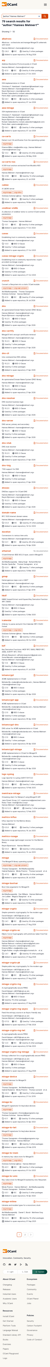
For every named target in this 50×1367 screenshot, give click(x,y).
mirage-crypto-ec (11, 930)
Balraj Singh (23, 562)
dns (4, 306)
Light (11, 1272)
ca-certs (6, 136)
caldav (5, 185)
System (41, 1272)
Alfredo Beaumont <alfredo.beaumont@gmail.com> (22, 655)
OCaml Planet (33, 1299)
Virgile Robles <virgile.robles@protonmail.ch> (19, 950)
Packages (31, 1285)
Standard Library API (12, 1335)
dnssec (5, 488)
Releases (6, 1289)
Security (30, 1321)
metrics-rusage (10, 836)
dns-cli (5, 353)
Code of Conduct (34, 1339)
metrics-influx (9, 817)
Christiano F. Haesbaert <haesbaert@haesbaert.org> (23, 86)
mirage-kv (7, 1102)
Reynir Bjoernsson (9, 846)
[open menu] (45, 5)
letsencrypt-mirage (12, 749)
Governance (32, 1330)
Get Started (8, 1321)
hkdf (4, 595)
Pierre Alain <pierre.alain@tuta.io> (15, 96)
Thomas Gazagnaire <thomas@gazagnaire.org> (20, 1113)
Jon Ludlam (6, 896)
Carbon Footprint (34, 1325)
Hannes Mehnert (29, 196)
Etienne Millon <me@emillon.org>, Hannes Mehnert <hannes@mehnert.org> (22, 148)
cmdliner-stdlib (10, 208)
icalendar (6, 620)
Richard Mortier (35, 562)
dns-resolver (8, 398)
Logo (5, 1358)
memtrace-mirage (11, 793)
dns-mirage (8, 375)
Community (32, 1289)
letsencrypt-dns (10, 724)
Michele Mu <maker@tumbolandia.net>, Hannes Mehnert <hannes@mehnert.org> (24, 683)
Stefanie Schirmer (9, 294)
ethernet (6, 551)
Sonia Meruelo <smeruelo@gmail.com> (17, 657)
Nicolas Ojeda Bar (9, 564)
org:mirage (7, 144)
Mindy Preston (21, 871)
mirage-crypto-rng (11, 984)
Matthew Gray (37, 1212)
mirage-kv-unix (9, 1176)
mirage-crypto (9, 908)
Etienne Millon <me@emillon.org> (15, 948)
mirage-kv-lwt (9, 1127)
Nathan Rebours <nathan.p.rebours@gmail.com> (21, 943)
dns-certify (8, 331)
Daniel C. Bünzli (24, 1212)
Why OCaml (8, 1303)
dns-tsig (6, 465)
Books (5, 1339)
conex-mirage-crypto (13, 256)
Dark (26, 1272)
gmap (5, 576)
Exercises (7, 1344)
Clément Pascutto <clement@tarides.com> (19, 946)
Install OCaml (8, 1316)
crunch (5, 280)
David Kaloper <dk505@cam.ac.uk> (16, 916)
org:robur (18, 192)
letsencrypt (8, 675)
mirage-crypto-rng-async (15, 1009)
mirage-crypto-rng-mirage (15, 1052)
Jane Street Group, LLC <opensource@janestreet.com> (24, 800)
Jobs (29, 1303)
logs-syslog (8, 774)
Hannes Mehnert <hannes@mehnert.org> (18, 48)
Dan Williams (23, 894)
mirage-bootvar (10, 883)
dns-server (7, 420)
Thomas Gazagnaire (9, 221)
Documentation (42, 39)
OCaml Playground (11, 1353)
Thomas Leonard (35, 871)
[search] (45, 16)
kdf (3, 646)
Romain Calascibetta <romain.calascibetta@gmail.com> (23, 93)
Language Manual (10, 1330)
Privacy (30, 1335)
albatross (6, 39)
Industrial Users (9, 1294)
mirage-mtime (9, 1201)
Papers (6, 1349)
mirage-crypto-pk (11, 962)
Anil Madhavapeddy (9, 292)
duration (6, 532)
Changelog (7, 1285)
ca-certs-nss (8, 162)
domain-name (9, 512)
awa (4, 79)
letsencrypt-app (10, 700)
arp (3, 60)
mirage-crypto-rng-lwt (13, 1030)
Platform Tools (9, 1325)
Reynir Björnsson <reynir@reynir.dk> (16, 91)
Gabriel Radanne (8, 871)
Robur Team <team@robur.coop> (15, 803)
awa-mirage (8, 108)
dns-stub (6, 443)
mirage (5, 858)
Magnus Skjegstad (19, 896)
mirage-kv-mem (10, 1153)
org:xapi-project (20, 288)
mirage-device (9, 1076)
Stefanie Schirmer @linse (11, 196)
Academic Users (10, 1299)
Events (30, 1294)
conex (5, 233)
